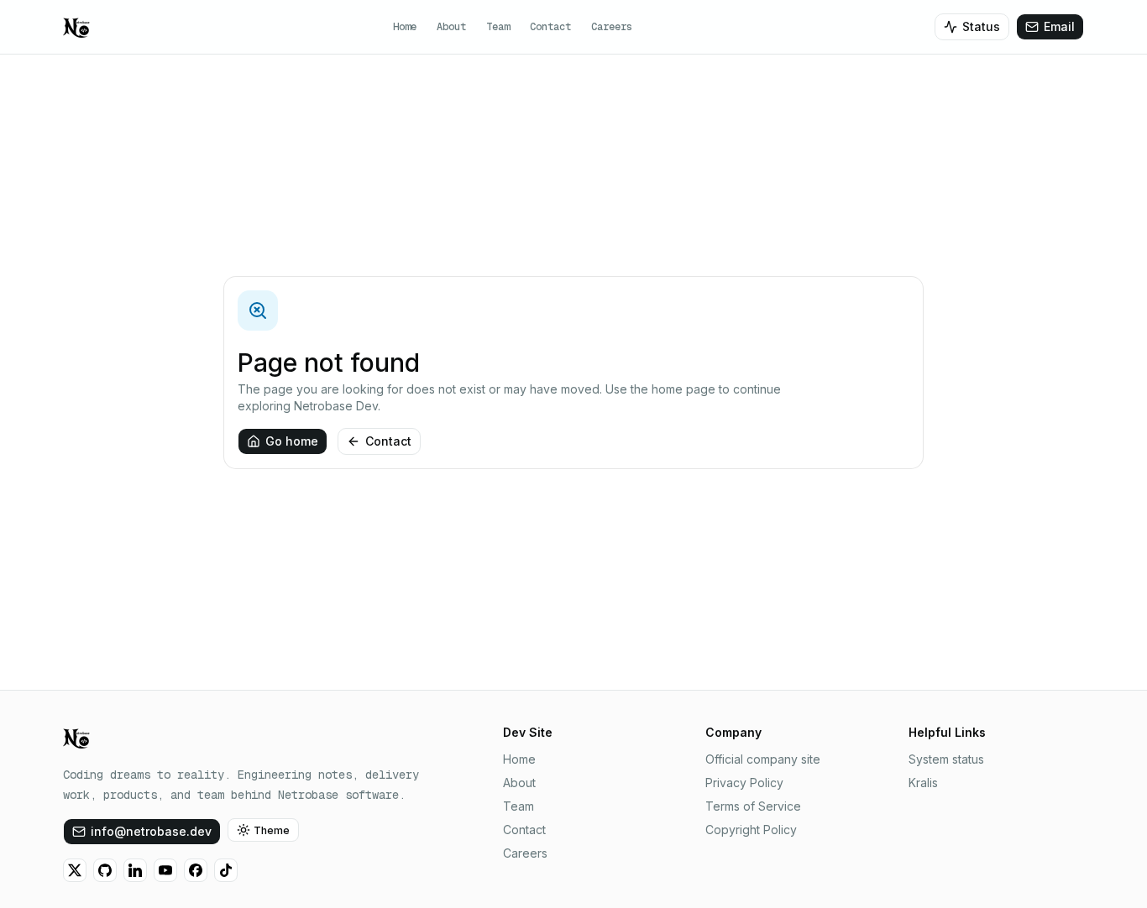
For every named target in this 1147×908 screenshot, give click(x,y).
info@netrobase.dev (151, 831)
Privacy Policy (744, 782)
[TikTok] (226, 870)
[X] (74, 870)
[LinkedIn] (135, 870)
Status (981, 26)
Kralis (923, 782)
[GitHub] (105, 870)
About (451, 27)
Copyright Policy (751, 829)
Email (1059, 26)
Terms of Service (753, 806)
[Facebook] (195, 870)
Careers (611, 27)
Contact (550, 27)
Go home (291, 441)
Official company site (762, 759)
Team (498, 27)
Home (404, 27)
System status (946, 759)
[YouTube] (165, 870)
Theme (272, 830)
